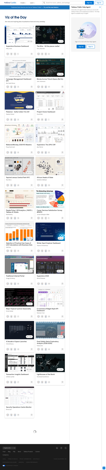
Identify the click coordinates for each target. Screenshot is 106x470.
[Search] (44, 3)
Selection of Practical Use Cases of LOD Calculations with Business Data (19, 244)
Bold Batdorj (9, 214)
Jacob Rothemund (11, 444)
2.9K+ (61, 402)
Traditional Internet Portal (15, 276)
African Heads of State (45, 177)
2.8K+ (30, 336)
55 (49, 185)
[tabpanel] (86, 237)
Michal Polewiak (41, 278)
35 (18, 447)
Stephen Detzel (10, 114)
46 (49, 349)
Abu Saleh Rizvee (10, 83)
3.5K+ (61, 304)
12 (18, 86)
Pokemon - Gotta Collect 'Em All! (17, 112)
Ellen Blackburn (41, 442)
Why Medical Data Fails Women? (48, 407)
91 (18, 152)
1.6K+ (61, 336)
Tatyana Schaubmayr (42, 245)
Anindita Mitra (40, 409)
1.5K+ (30, 238)
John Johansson (41, 81)
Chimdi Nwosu (10, 344)
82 (49, 447)
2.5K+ (30, 74)
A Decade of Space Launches (16, 341)
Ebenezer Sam (41, 313)
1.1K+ (61, 205)
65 (18, 349)
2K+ (62, 238)
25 (18, 250)
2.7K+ (30, 172)
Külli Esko (8, 247)
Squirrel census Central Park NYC (18, 177)
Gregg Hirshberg (10, 278)
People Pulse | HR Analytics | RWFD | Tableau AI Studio (19, 211)
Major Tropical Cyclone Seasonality (18, 309)
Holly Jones (9, 48)
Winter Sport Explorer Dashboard (48, 243)
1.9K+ (61, 140)
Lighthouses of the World (46, 374)
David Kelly (40, 114)
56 (18, 218)
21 (18, 119)
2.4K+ (30, 369)
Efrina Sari (9, 409)
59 (18, 415)
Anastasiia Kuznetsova (43, 376)
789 (31, 41)
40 (18, 185)
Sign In (99, 3)
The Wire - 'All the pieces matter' (48, 46)
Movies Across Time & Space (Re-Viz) (50, 79)
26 (49, 382)
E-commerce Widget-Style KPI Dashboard (47, 310)
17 (18, 316)
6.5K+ (61, 271)
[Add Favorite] (32, 54)
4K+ (62, 468)
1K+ (31, 205)
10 (18, 283)
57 (49, 86)
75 (49, 415)
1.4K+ (61, 107)
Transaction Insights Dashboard (17, 374)
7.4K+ (61, 74)
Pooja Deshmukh (10, 147)
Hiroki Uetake (9, 311)
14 (48, 54)
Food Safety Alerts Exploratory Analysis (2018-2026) (48, 342)
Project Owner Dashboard (46, 112)
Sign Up (89, 3)
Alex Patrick (40, 147)
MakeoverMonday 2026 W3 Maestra (19, 145)
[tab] (104, 468)
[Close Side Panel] (100, 7)
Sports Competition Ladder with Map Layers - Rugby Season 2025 (19, 441)
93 (49, 283)
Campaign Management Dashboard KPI (18, 80)
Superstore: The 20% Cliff (46, 145)
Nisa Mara (8, 180)
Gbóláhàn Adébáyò (42, 180)
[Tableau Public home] (10, 3)
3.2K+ (30, 402)
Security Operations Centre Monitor (19, 407)
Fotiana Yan (40, 345)
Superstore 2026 (43, 276)
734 (62, 41)
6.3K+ (61, 435)
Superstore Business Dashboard (17, 46)
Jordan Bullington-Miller (43, 214)
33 (49, 250)
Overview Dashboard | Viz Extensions (50, 440)
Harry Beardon (41, 48)
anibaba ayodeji (10, 376)
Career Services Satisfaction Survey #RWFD (49, 211)
